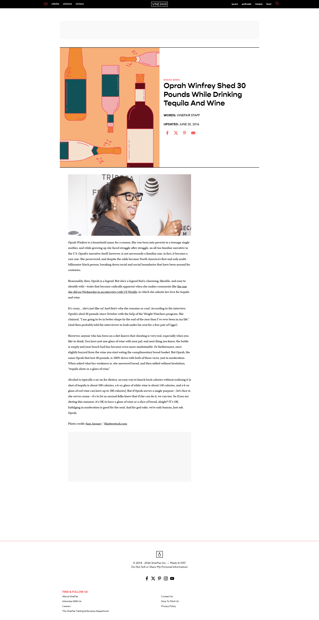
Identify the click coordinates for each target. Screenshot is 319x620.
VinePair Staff (188, 115)
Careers (66, 606)
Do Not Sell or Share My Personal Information (159, 567)
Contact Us (167, 596)
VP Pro (234, 3)
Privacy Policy (168, 606)
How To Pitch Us (170, 601)
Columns (67, 3)
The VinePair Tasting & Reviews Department (85, 611)
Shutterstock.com (115, 424)
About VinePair (70, 596)
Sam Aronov (94, 424)
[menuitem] (46, 4)
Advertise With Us (71, 601)
